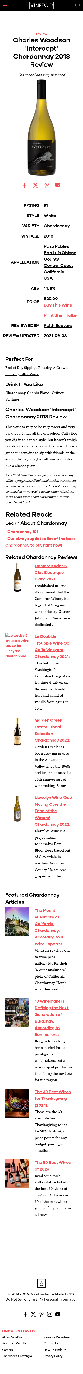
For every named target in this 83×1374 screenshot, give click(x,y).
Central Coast (58, 265)
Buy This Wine (58, 305)
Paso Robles (56, 246)
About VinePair (12, 1337)
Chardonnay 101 (22, 531)
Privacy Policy (53, 1356)
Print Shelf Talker (61, 315)
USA (48, 278)
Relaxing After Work (22, 374)
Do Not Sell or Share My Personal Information (41, 1299)
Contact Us (51, 1343)
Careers (7, 1350)
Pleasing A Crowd (52, 367)
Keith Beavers (58, 325)
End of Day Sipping (20, 367)
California (54, 272)
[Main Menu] (5, 5)
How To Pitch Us (55, 1350)
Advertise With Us (14, 1343)
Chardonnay (57, 226)
